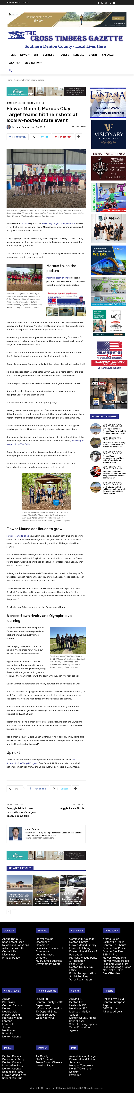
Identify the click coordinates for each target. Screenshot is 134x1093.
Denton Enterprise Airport (114, 1003)
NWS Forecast (44, 1059)
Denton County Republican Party (12, 1070)
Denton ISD (76, 1002)
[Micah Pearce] (9, 127)
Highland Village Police (117, 967)
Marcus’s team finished (58, 278)
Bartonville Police (113, 942)
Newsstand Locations (15, 945)
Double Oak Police (114, 948)
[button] (10, 70)
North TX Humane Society (80, 1070)
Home (9, 80)
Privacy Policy (11, 957)
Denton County (11, 1036)
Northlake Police (113, 970)
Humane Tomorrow (81, 1065)
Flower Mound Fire (114, 957)
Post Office (76, 963)
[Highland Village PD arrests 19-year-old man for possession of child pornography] (95, 471)
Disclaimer (8, 954)
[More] (78, 136)
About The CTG (12, 938)
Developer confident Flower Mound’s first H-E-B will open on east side (19, 901)
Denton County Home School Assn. (82, 1019)
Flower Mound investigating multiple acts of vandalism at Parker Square (72, 900)
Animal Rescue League (83, 1056)
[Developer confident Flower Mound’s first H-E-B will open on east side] (20, 890)
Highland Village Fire (115, 963)
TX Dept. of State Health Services (46, 1013)
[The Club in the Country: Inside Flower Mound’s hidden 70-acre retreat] (46, 890)
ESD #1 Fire (110, 954)
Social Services (78, 976)
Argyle (6, 999)
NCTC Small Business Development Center (49, 962)
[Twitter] (110, 2)
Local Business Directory (45, 956)
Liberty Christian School (79, 1013)
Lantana (7, 1021)
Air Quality (42, 1056)
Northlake (8, 1030)
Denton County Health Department (49, 1003)
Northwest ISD (78, 1008)
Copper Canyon (12, 1005)
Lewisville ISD (77, 1005)
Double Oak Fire (113, 951)
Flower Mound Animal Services (82, 1061)
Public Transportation (82, 973)
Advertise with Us (13, 948)
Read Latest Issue (13, 942)
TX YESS (24, 223)
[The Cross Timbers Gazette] (67, 39)
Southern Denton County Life (45, 895)
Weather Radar (45, 1065)
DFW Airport (110, 1008)
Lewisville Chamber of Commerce (49, 949)
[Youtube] (114, 2)
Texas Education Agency (79, 1029)
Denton (6, 1008)
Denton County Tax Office (81, 968)
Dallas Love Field (113, 999)
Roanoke (7, 1033)
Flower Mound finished (18, 536)
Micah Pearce (22, 127)
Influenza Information (49, 1008)
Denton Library (78, 942)
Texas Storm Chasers (49, 1062)
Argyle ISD (75, 999)
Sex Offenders (111, 973)
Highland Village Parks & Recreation (83, 959)
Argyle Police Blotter (73, 808)
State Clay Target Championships (58, 223)
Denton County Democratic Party (13, 1057)
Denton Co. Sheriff (114, 945)
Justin (6, 1027)
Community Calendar (82, 938)
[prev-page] (9, 912)
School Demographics (83, 1024)
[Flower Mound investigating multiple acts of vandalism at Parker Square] (95, 456)
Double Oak (9, 1011)
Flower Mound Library (82, 945)
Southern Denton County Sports (29, 80)
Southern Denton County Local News (19, 895)
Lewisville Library (80, 948)
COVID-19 (42, 999)
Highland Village (12, 1017)
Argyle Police (111, 938)
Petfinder (75, 1075)
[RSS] (106, 2)
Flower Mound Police (116, 960)
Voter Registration (80, 979)
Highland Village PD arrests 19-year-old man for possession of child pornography (114, 474)
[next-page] (14, 912)
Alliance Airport (112, 1011)
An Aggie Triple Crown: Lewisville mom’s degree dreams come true (21, 812)
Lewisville (8, 1024)
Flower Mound (11, 1014)
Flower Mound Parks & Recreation (83, 953)
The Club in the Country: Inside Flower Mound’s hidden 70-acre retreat (46, 901)
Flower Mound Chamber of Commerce (44, 942)
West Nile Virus (45, 1017)
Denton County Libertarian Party (12, 1064)
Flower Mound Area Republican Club (14, 1076)
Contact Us (9, 951)
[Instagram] (102, 2)
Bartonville (9, 1002)
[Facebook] (98, 2)
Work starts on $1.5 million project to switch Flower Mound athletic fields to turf (114, 490)
